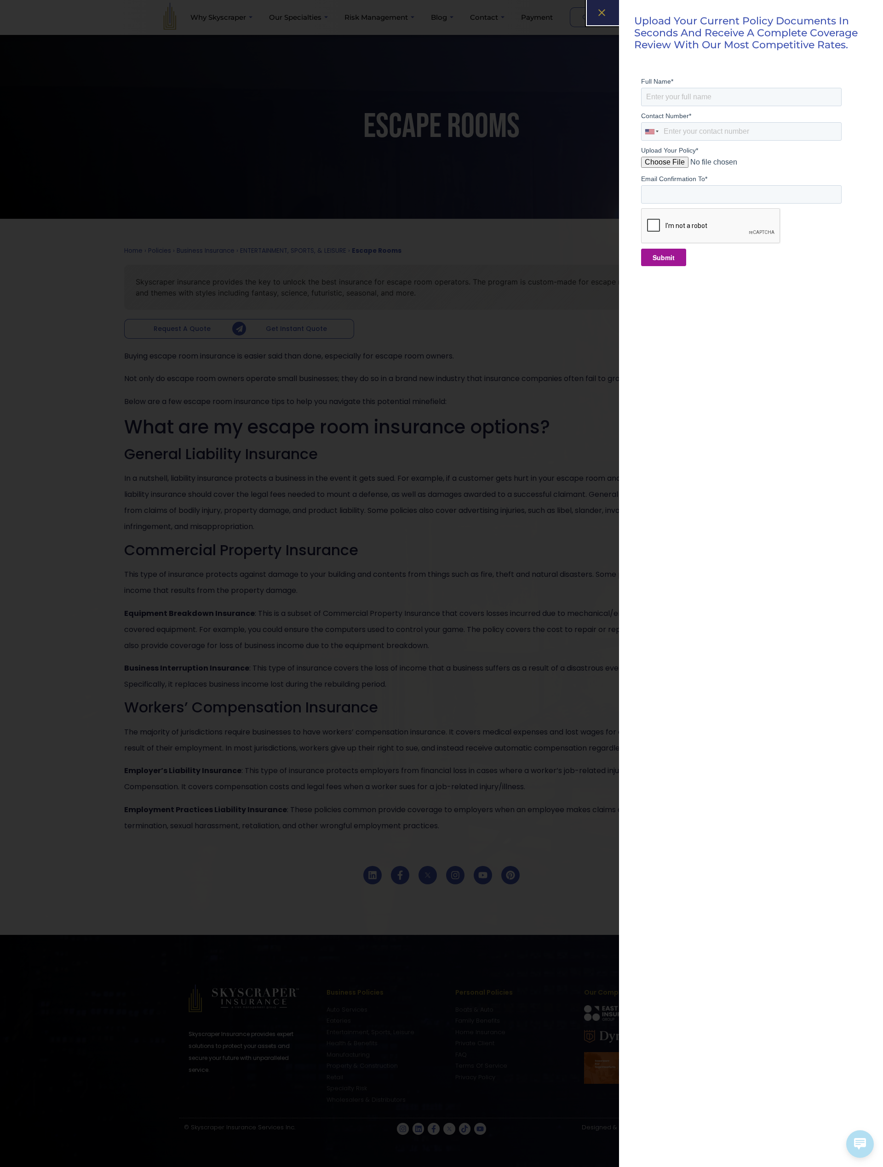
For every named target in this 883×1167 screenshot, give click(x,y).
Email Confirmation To (674, 178)
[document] (441, 583)
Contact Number (666, 116)
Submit (664, 257)
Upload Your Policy (669, 150)
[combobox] (652, 131)
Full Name (657, 81)
